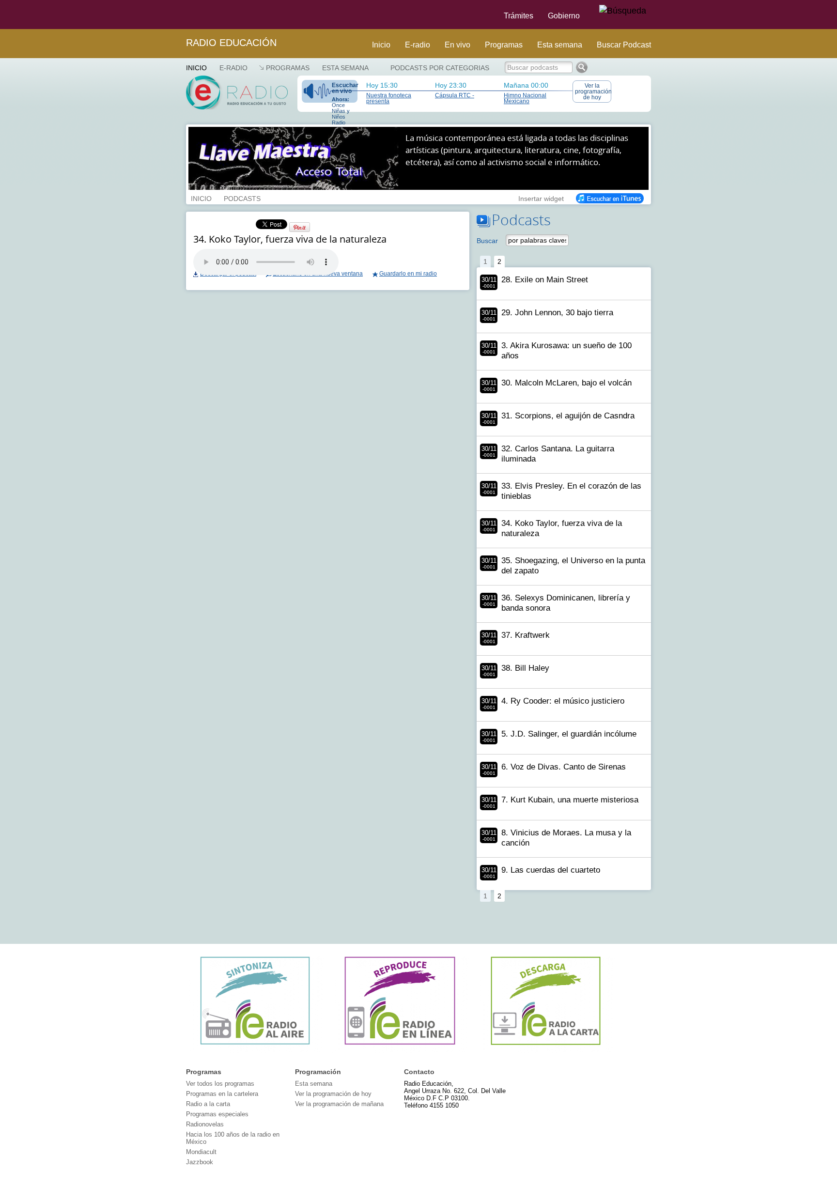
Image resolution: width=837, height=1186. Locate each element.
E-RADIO (233, 68)
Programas (504, 45)
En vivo (457, 45)
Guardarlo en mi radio (408, 273)
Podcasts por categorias (439, 68)
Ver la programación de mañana (339, 1104)
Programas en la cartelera (222, 1093)
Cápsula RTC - (454, 95)
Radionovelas (205, 1124)
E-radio (417, 45)
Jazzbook (199, 1162)
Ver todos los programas (220, 1083)
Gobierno (564, 16)
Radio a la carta (208, 1104)
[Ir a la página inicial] (180, 14)
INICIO (201, 197)
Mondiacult (201, 1151)
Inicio (381, 45)
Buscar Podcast (624, 45)
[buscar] (622, 11)
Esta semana (559, 45)
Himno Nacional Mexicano (525, 98)
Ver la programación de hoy (593, 91)
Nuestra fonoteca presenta (388, 98)
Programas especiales (217, 1114)
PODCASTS (242, 197)
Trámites (518, 16)
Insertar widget (541, 197)
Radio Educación (231, 42)
